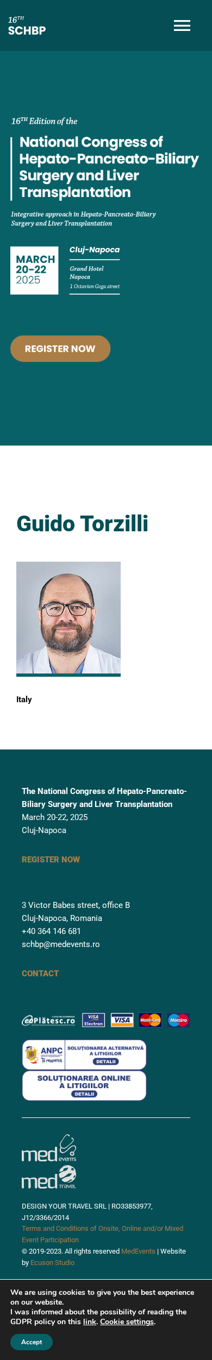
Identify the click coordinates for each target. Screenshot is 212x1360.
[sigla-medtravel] (49, 1165)
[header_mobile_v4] (105, 108)
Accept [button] (31, 1342)
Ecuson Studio (52, 1263)
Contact (40, 973)
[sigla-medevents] (49, 1138)
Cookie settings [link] (127, 1322)
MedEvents (138, 1251)
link (89, 1322)
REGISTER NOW (51, 860)
